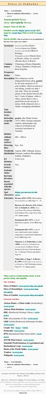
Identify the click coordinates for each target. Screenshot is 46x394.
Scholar (25, 327)
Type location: (8, 110)
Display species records (27, 30)
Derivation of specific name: (8, 121)
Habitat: (7, 133)
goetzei (39, 80)
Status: (7, 75)
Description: (9, 78)
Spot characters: (9, 193)
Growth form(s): (7, 166)
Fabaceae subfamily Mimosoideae (18, 13)
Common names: (8, 65)
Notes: (7, 115)
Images (18, 327)
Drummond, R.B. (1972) (24, 220)
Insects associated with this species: (8, 185)
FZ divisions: (8, 160)
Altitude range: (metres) (7, 139)
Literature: (9, 197)
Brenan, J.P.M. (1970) (23, 198)
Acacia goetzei (9, 306)
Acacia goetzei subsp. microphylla (31, 286)
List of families (16, 11)
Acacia (35, 13)
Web (12, 327)
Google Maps (17, 33)
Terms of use (23, 393)
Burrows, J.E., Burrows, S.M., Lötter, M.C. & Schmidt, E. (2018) (28, 206)
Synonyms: (9, 45)
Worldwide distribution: (9, 152)
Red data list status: (8, 177)
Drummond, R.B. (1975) (24, 229)
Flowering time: (8, 146)
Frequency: (9, 72)
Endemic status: (8, 171)
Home (6, 11)
